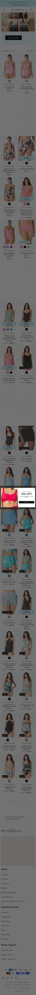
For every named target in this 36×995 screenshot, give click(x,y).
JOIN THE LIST (26, 502)
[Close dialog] (34, 489)
